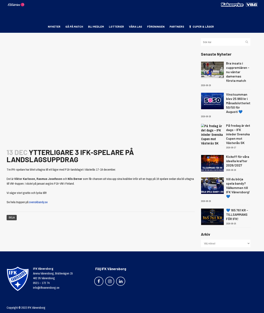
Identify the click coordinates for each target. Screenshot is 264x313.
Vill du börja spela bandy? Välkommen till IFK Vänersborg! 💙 (238, 187)
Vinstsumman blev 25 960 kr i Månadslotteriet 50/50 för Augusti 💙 (238, 103)
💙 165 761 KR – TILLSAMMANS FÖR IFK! (237, 214)
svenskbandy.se (38, 202)
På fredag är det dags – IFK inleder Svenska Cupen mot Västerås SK (238, 134)
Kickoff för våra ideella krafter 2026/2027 (237, 161)
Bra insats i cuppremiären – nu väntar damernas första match (237, 71)
